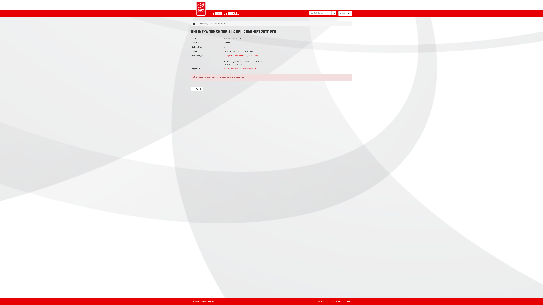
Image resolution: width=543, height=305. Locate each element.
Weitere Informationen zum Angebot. (239, 69)
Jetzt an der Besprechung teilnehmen (243, 56)
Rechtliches (337, 301)
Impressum (322, 301)
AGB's (349, 301)
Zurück (198, 89)
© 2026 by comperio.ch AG (203, 301)
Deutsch (343, 13)
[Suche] (333, 13)
